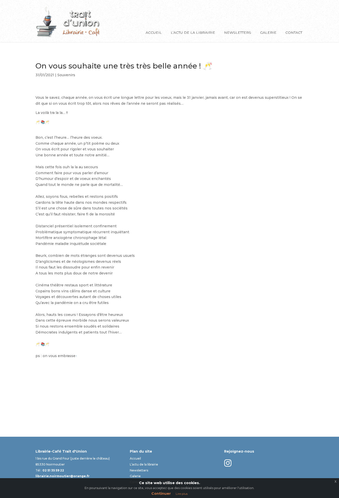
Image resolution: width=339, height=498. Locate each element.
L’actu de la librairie (193, 33)
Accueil (154, 33)
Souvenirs (66, 75)
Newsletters (237, 33)
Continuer (161, 493)
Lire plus (182, 494)
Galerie (268, 33)
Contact (293, 33)
